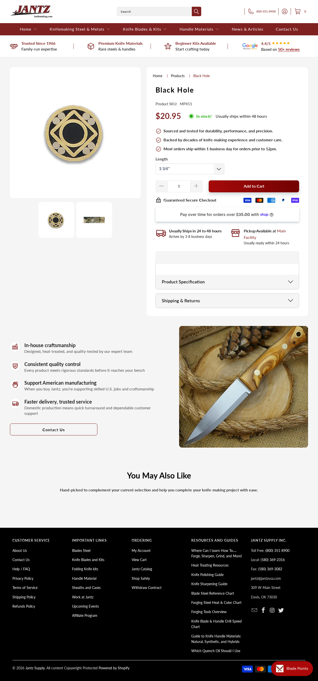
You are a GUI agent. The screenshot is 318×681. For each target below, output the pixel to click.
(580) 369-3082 (270, 569)
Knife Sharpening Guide (209, 584)
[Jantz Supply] (31, 11)
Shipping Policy (24, 597)
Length (162, 159)
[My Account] (283, 11)
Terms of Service (25, 587)
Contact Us (53, 429)
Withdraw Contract (146, 587)
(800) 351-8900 (277, 550)
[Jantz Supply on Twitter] (281, 610)
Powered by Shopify (114, 668)
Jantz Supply (35, 668)
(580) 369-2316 (273, 560)
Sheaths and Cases (86, 587)
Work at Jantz (82, 597)
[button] (28, 29)
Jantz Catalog (142, 569)
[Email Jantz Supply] (254, 610)
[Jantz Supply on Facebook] (263, 610)
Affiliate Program (84, 615)
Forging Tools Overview (209, 612)
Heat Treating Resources (210, 565)
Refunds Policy (23, 606)
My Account (141, 550)
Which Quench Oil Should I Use (215, 651)
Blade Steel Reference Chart (212, 593)
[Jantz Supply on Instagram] (272, 610)
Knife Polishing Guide (207, 575)
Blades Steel (81, 550)
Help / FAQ (21, 569)
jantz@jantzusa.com (266, 578)
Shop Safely (141, 578)
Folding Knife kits (85, 569)
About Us (19, 550)
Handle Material (84, 578)
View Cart (139, 560)
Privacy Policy (22, 578)
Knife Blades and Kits (88, 560)
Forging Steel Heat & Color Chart (216, 602)
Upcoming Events (85, 606)
